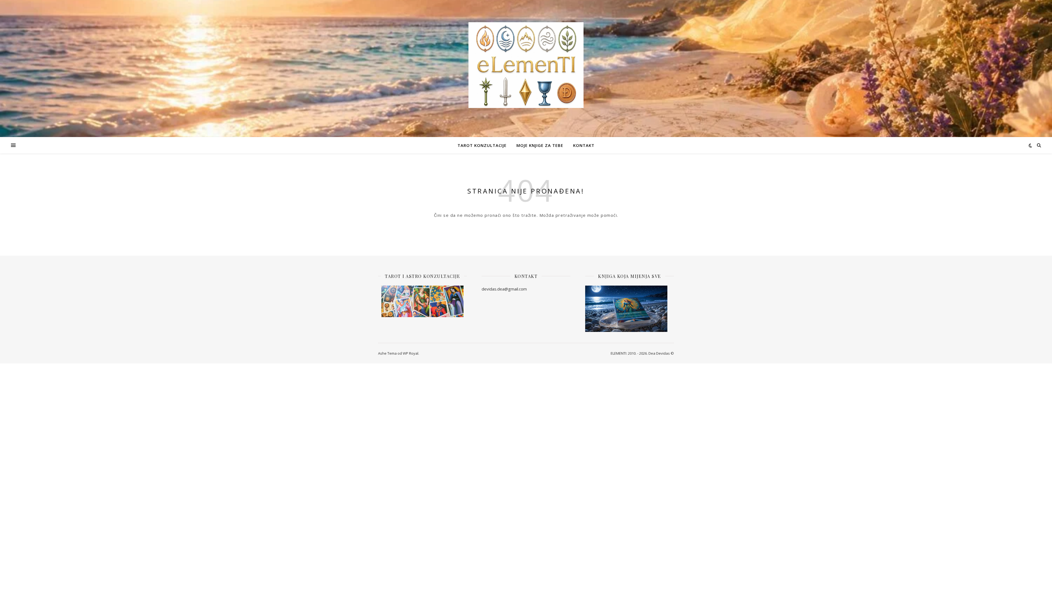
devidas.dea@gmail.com (504, 289)
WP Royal (410, 353)
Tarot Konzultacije (482, 145)
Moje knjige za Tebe (539, 145)
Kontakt (583, 145)
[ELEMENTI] (526, 65)
